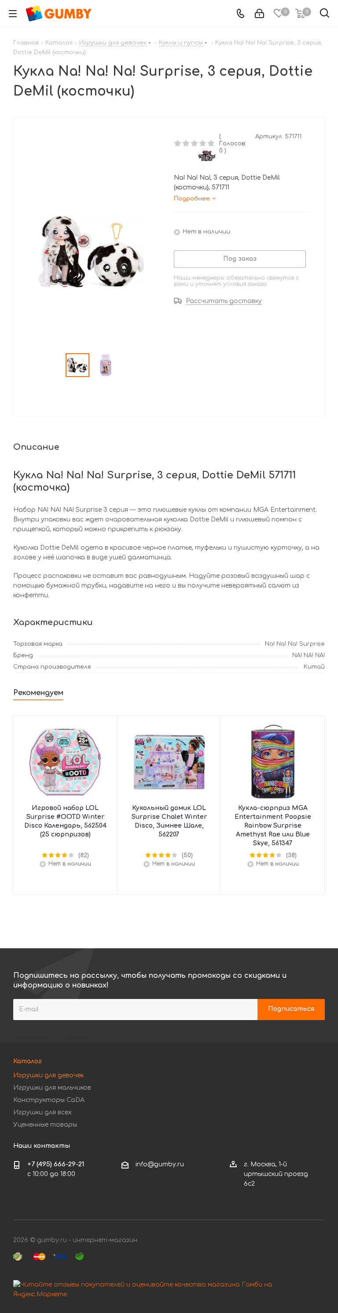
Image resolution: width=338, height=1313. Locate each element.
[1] (178, 143)
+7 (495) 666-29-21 (55, 1164)
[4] (203, 143)
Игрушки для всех (42, 1112)
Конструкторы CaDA (48, 1100)
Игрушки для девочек (48, 1075)
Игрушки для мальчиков (52, 1087)
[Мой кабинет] (259, 14)
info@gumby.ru (160, 1164)
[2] (186, 143)
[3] (195, 143)
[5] (211, 143)
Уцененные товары (45, 1124)
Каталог (27, 1061)
